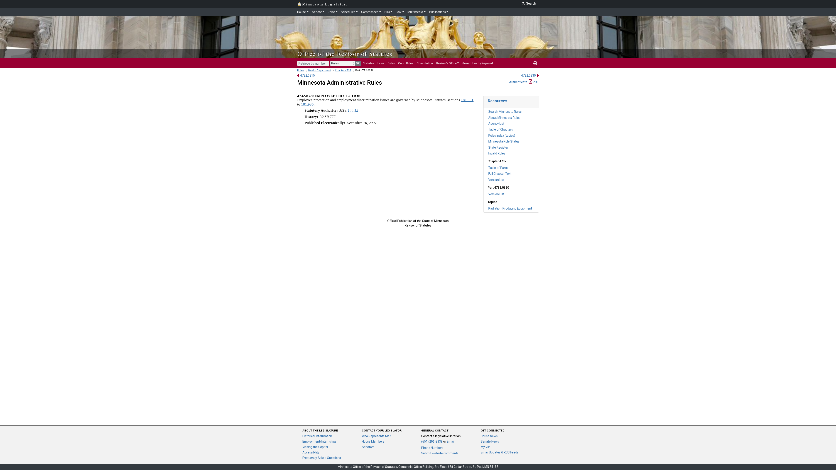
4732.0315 (307, 75)
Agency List (496, 123)
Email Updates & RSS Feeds (500, 452)
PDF (535, 82)
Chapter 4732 (343, 70)
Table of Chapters (500, 129)
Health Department (319, 70)
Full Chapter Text (499, 173)
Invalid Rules (496, 153)
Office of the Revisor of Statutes (345, 53)
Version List (496, 179)
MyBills (485, 447)
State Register (498, 147)
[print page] (535, 63)
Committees (369, 12)
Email (450, 441)
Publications (437, 12)
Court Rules (405, 63)
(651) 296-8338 (432, 441)
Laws (381, 63)
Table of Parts (498, 168)
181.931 (467, 100)
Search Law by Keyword (477, 63)
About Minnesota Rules (504, 117)
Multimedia (415, 12)
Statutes (368, 63)
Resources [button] (497, 101)
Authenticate (518, 82)
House (301, 12)
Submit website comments (439, 453)
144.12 (353, 110)
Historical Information (317, 436)
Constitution (425, 63)
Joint (331, 12)
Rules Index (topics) (501, 135)
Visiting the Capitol (315, 447)
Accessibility (310, 452)
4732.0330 (528, 75)
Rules (391, 63)
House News (489, 436)
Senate (317, 12)
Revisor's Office (446, 63)
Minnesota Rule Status (503, 141)
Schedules (348, 12)
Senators (368, 447)
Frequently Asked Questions (321, 458)
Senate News (490, 441)
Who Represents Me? (376, 436)
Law (398, 12)
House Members (373, 441)
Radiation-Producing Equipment (510, 208)
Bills (387, 12)
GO (358, 63)
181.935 (307, 104)
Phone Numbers (432, 448)
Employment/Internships (319, 441)
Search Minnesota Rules (505, 111)
